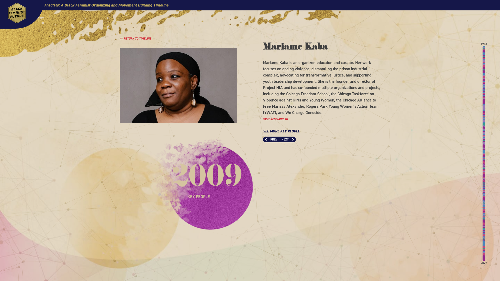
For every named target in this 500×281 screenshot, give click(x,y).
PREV (273, 139)
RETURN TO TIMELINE (137, 39)
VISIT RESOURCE (274, 119)
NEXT (285, 139)
